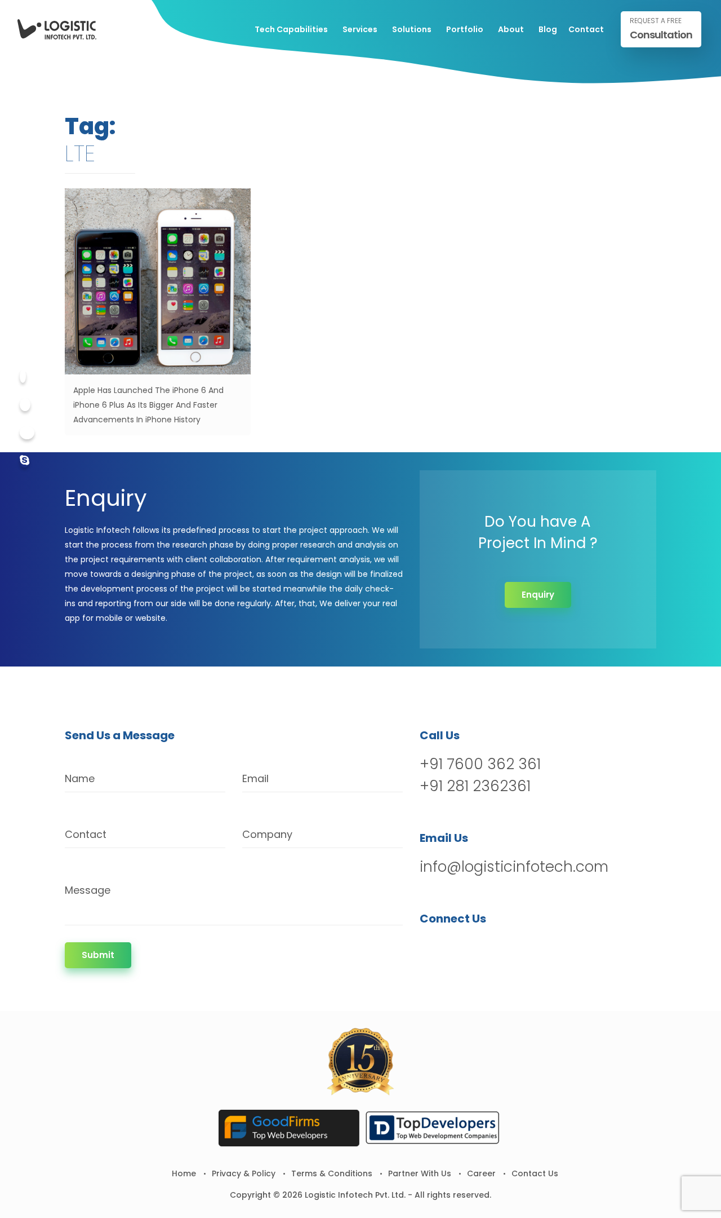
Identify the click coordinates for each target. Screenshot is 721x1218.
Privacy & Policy (243, 1173)
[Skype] (24, 460)
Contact (586, 29)
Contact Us (534, 1173)
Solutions (411, 29)
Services (359, 29)
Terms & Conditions (331, 1173)
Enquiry (538, 595)
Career (481, 1173)
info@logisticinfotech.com (514, 867)
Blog (547, 29)
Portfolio (464, 29)
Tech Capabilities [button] (291, 29)
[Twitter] (25, 404)
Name (80, 778)
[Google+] (27, 432)
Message (87, 890)
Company (267, 834)
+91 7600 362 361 (480, 764)
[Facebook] (23, 376)
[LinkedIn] (488, 947)
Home (184, 1173)
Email (255, 778)
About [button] (511, 29)
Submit (98, 955)
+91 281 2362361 (475, 786)
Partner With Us (419, 1173)
